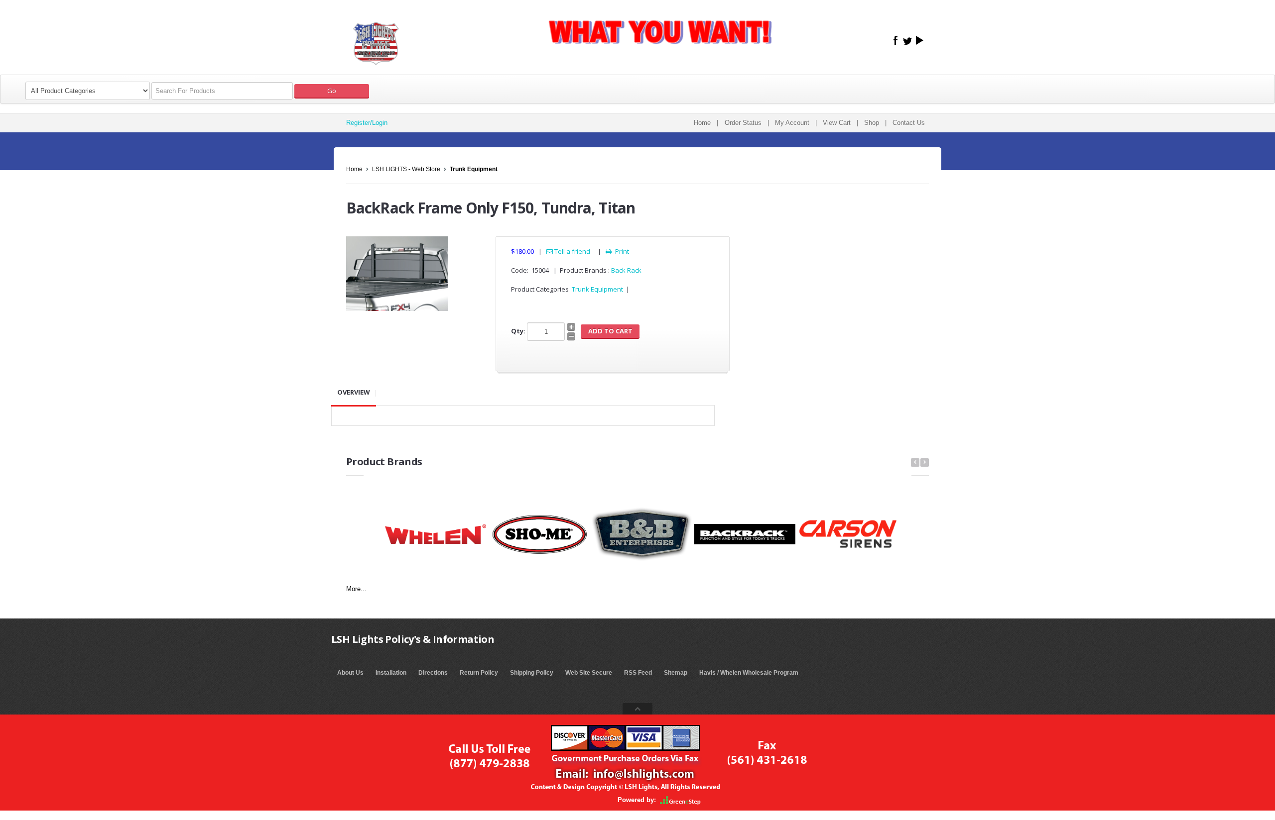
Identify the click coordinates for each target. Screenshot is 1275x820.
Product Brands (384, 461)
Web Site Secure (588, 672)
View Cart (837, 122)
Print (617, 251)
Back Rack (626, 270)
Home (702, 122)
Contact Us (908, 122)
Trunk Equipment (474, 169)
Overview (353, 392)
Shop (871, 122)
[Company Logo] (376, 37)
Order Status (743, 122)
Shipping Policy (531, 672)
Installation (391, 672)
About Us (350, 672)
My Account (792, 122)
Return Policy (479, 672)
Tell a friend (571, 251)
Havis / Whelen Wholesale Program (748, 672)
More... (356, 589)
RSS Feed (638, 672)
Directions (433, 672)
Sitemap (675, 672)
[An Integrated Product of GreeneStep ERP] (680, 800)
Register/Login (366, 122)
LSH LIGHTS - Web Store (406, 169)
